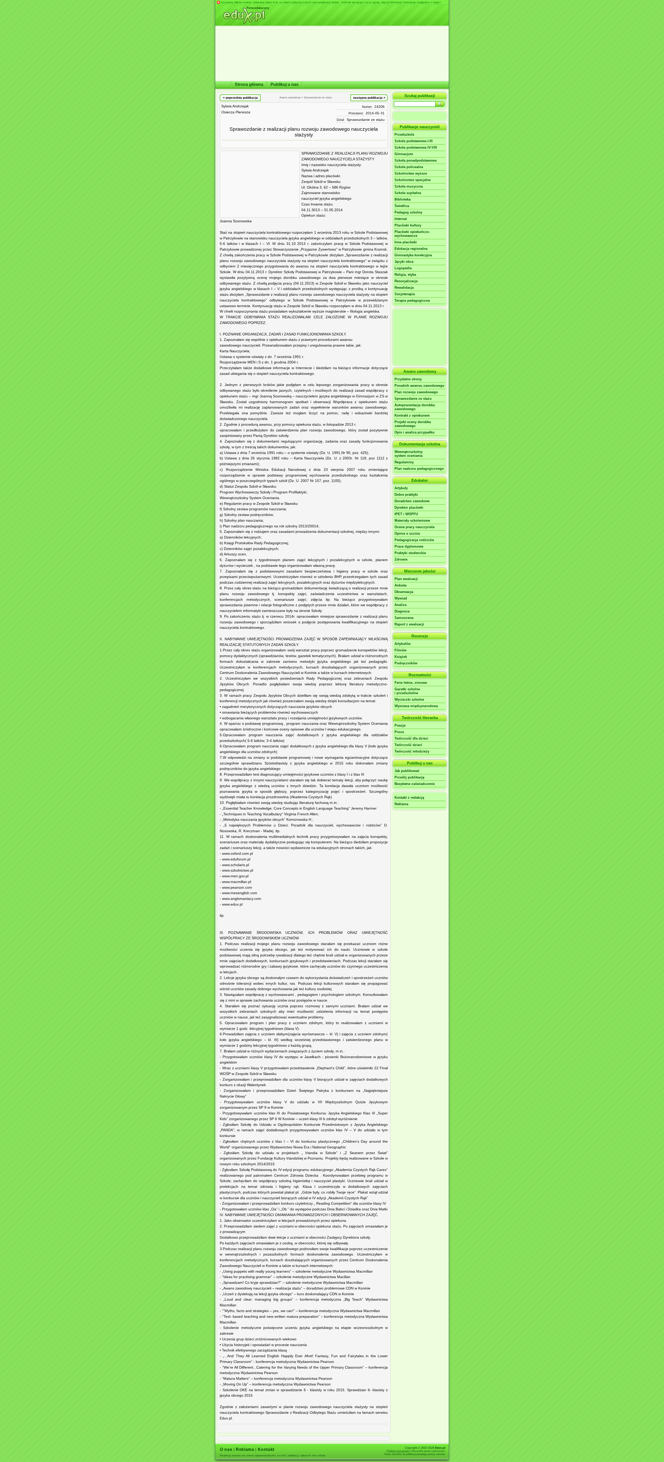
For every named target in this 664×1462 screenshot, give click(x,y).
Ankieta (400, 585)
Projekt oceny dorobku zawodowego (413, 424)
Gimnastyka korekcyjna (413, 255)
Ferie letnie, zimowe (411, 683)
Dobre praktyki (406, 494)
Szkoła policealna (409, 167)
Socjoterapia (405, 294)
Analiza (400, 605)
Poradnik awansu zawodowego (419, 386)
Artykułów (403, 644)
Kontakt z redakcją (409, 797)
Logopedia (403, 268)
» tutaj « (436, 2)
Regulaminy (404, 462)
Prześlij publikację (409, 777)
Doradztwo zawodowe (412, 501)
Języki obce (404, 262)
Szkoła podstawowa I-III (414, 141)
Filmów (400, 650)
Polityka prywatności (399, 1451)
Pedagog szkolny (408, 212)
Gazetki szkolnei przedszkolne (407, 691)
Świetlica (402, 206)
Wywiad (401, 598)
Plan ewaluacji (406, 579)
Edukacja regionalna (411, 249)
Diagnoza (402, 611)
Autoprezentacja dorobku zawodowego (415, 407)
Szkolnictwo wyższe (411, 173)
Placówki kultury (408, 225)
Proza (399, 732)
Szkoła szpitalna (408, 193)
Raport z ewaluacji (409, 624)
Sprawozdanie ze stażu (366, 120)
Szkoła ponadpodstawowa (416, 160)
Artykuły (401, 488)
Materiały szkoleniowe (412, 520)
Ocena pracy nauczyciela (414, 527)
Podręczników (406, 663)
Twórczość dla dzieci (411, 738)
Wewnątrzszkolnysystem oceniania (409, 454)
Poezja (400, 725)
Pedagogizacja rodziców (414, 540)
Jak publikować (407, 771)
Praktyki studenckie (410, 553)
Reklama (401, 804)
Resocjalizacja (406, 281)
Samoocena (404, 618)
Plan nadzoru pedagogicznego (419, 469)
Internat (401, 219)
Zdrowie (401, 559)
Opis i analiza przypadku (414, 432)
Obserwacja (404, 592)
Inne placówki (406, 242)
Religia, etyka (405, 275)
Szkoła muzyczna (409, 186)
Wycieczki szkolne (409, 699)
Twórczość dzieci (408, 745)
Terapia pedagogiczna (412, 300)
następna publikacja (369, 97)
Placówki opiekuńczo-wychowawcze (412, 234)
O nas (226, 1449)
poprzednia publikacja (240, 97)
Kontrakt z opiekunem (412, 415)
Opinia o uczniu (407, 533)
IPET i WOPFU (406, 514)
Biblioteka (403, 199)
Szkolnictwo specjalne (413, 180)
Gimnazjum (404, 154)
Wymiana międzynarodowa (416, 706)
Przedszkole (404, 134)
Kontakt (266, 1449)
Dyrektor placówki (409, 507)
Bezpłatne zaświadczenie (415, 784)
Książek (401, 657)
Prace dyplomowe (409, 546)
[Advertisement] (260, 184)
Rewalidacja (404, 287)
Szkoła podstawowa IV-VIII (416, 147)
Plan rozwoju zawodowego (416, 392)
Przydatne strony (408, 379)
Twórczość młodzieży (412, 751)
